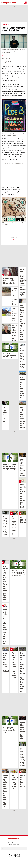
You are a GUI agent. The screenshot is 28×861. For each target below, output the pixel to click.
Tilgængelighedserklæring (13, 844)
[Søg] (25, 848)
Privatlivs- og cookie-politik (14, 841)
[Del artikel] (6, 56)
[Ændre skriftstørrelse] (3, 56)
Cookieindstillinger (12, 842)
